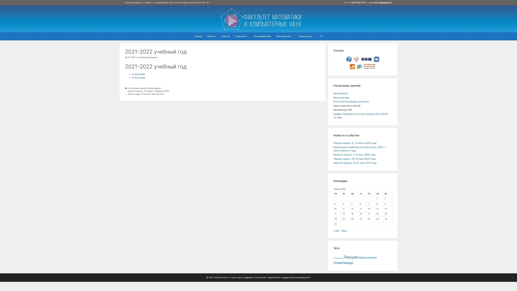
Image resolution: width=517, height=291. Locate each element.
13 (361, 209)
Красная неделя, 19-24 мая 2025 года (355, 163)
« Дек (336, 230)
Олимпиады (343, 263)
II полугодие (138, 77)
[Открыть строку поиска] (322, 36)
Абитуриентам (283, 36)
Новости (211, 36)
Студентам (240, 36)
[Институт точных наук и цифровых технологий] (260, 18)
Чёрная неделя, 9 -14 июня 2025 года (354, 143)
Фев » (345, 230)
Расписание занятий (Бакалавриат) (144, 88)
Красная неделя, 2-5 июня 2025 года (354, 154)
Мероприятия (368, 257)
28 (369, 219)
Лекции (350, 257)
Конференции (338, 258)
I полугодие (138, 74)
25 (344, 219)
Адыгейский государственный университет (289, 277)
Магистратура (341, 97)
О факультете (305, 36)
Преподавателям (262, 36)
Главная (198, 36)
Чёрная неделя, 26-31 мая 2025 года (354, 158)
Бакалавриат (340, 93)
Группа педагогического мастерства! (146, 94)
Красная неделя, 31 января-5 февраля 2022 (148, 91)
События (225, 36)
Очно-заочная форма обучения (351, 101)
